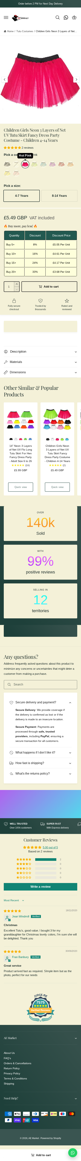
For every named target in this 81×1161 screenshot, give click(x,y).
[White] (16, 164)
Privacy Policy (12, 1073)
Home (10, 31)
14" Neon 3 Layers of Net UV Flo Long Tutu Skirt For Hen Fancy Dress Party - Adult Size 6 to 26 (20, 453)
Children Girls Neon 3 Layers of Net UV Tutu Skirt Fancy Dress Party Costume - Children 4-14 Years (57, 453)
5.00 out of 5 (50, 847)
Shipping (9, 1083)
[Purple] (52, 164)
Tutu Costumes (24, 31)
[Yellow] (7, 173)
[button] (6, 17)
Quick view (21, 487)
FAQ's (7, 1058)
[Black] (7, 164)
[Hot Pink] (25, 164)
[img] (12, 911)
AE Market (33, 1138)
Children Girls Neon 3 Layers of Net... (56, 31)
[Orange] (70, 164)
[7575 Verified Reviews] (40, 1022)
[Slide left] (5, 79)
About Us (9, 1052)
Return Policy (12, 1068)
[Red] (61, 164)
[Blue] (43, 164)
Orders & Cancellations (17, 1063)
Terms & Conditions (15, 1078)
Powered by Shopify (50, 1138)
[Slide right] (76, 79)
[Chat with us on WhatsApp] (72, 1152)
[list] (40, 562)
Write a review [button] (40, 886)
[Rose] (16, 173)
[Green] (34, 164)
